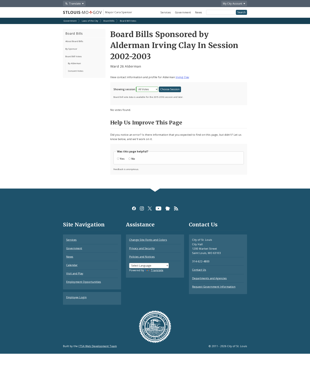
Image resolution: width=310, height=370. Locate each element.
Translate (157, 270)
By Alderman (74, 63)
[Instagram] (142, 208)
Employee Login (76, 297)
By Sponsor (71, 48)
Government (183, 12)
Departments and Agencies (209, 278)
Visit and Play (74, 273)
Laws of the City (90, 20)
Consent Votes (75, 70)
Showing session (124, 89)
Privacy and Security (142, 248)
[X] (150, 208)
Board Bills (108, 20)
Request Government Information (213, 286)
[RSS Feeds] (176, 208)
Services (165, 12)
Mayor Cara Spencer (118, 12)
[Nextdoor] (167, 208)
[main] (155, 103)
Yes (122, 159)
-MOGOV (82, 12)
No (133, 159)
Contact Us (199, 270)
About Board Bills (74, 41)
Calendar (72, 265)
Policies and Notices (142, 256)
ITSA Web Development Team (97, 346)
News (198, 12)
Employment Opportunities (83, 282)
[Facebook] (134, 208)
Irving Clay (182, 77)
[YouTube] (158, 208)
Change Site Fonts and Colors (148, 240)
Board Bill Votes (128, 20)
